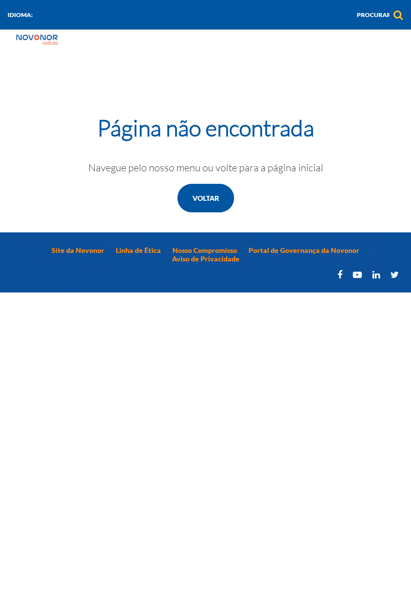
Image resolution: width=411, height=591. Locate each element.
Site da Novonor (78, 250)
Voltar (205, 198)
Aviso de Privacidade (206, 258)
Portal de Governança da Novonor (304, 250)
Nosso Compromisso (204, 250)
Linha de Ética (138, 250)
